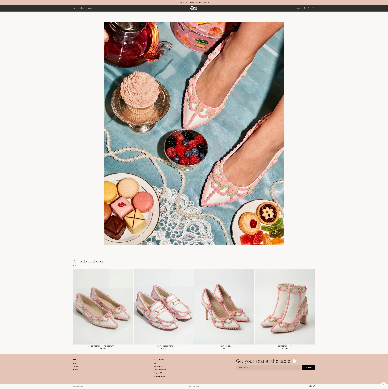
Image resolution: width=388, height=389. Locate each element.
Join (194, 239)
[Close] (221, 144)
